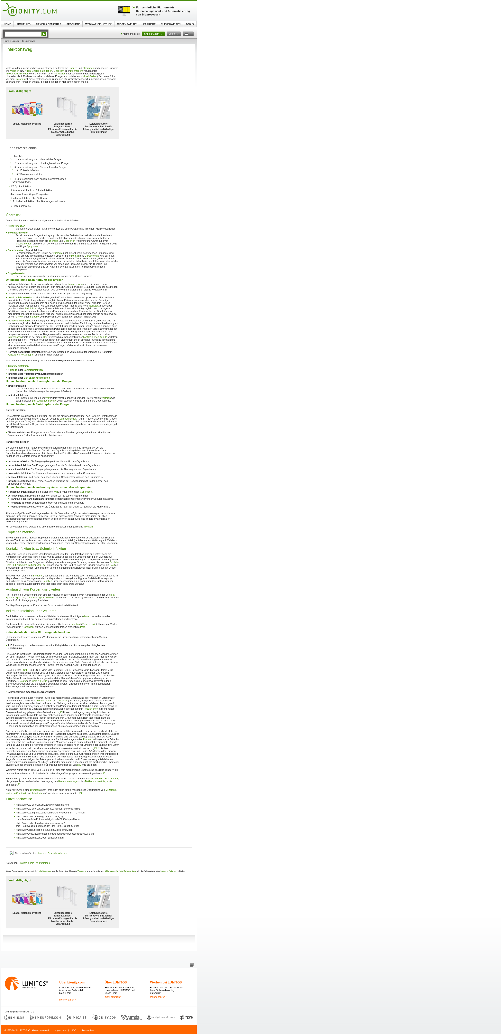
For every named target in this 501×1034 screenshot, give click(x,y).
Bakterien (47, 71)
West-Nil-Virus (39, 681)
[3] (92, 747)
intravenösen (15, 337)
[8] (80, 793)
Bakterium (90, 781)
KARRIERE (149, 24)
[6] (104, 773)
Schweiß (50, 597)
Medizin (75, 255)
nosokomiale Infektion (20, 297)
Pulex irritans (111, 778)
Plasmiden (88, 68)
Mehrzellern (76, 71)
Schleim (114, 562)
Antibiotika (30, 308)
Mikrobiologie (43, 863)
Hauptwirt (75, 624)
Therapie (53, 241)
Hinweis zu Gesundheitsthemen (52, 853)
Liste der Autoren (168, 871)
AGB (74, 1030)
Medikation (69, 241)
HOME (7, 24)
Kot (44, 565)
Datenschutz (88, 1030)
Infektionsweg (45, 871)
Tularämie (37, 793)
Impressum (60, 1030)
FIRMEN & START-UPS (48, 24)
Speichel (20, 597)
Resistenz (94, 305)
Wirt (47, 398)
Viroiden (36, 71)
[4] (95, 747)
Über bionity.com (72, 982)
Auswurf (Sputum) (26, 565)
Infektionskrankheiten (17, 73)
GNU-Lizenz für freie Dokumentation (121, 871)
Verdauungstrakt (68, 418)
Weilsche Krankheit (16, 793)
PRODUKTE (73, 24)
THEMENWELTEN (171, 24)
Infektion (20, 79)
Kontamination (44, 700)
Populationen (91, 708)
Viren (28, 71)
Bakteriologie (92, 255)
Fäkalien (47, 581)
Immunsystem (75, 284)
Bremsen (35, 790)
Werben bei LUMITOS (166, 982)
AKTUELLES (23, 24)
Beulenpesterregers (68, 781)
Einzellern (58, 71)
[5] (99, 747)
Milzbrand (110, 790)
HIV (45, 337)
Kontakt (12, 370)
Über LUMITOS (116, 982)
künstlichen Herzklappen (21, 354)
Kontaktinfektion (18, 549)
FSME (25, 670)
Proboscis (62, 700)
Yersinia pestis (104, 781)
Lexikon (15, 41)
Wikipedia (81, 871)
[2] (61, 711)
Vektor (86, 616)
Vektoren (106, 398)
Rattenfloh (28, 627)
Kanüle (103, 337)
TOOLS (190, 24)
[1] (58, 711)
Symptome (32, 246)
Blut (14, 565)
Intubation (35, 316)
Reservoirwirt (89, 624)
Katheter (18, 316)
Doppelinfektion (16, 273)
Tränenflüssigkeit (35, 597)
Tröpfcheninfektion (18, 366)
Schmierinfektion (33, 370)
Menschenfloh (95, 778)
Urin (39, 565)
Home (6, 41)
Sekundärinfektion (18, 232)
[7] (19, 784)
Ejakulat (10, 597)
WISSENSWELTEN (127, 24)
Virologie (58, 253)
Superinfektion (16, 250)
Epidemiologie (26, 863)
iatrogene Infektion (18, 320)
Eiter (8, 565)
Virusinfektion (90, 76)
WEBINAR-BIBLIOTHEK (98, 24)
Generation (86, 491)
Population (60, 73)
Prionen (73, 68)
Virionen (14, 71)
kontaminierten (91, 337)
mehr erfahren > (67, 999)
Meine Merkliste (131, 34)
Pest (82, 627)
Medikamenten (24, 243)
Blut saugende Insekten (37, 377)
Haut (112, 565)
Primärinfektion (16, 226)
